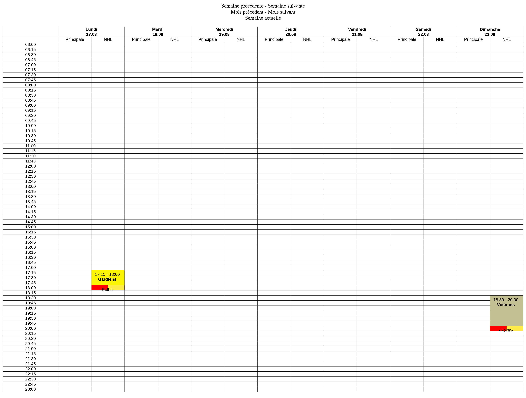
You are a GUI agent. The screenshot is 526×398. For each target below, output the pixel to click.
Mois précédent (247, 12)
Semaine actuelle (263, 18)
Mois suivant (281, 12)
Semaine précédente (242, 6)
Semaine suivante (286, 6)
